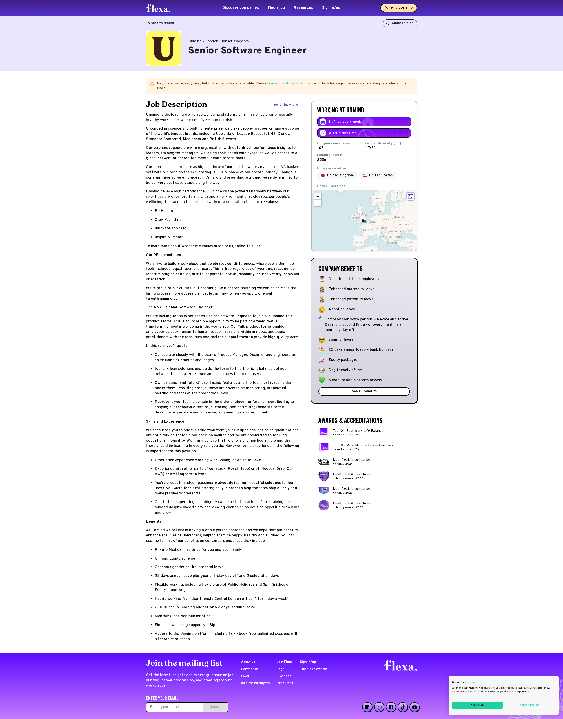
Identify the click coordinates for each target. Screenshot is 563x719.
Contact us (249, 669)
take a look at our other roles (289, 84)
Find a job (276, 7)
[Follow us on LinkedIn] (367, 707)
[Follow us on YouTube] (414, 707)
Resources (303, 7)
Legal (281, 669)
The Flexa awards (313, 669)
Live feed (284, 676)
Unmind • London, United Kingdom (218, 41)
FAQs (245, 676)
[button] (364, 220)
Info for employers (255, 683)
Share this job (402, 23)
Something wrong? (286, 105)
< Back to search (161, 23)
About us (248, 662)
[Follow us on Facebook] (391, 707)
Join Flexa (285, 662)
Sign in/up (331, 7)
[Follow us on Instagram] (379, 707)
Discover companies (241, 7)
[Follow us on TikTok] (403, 707)
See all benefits (364, 391)
